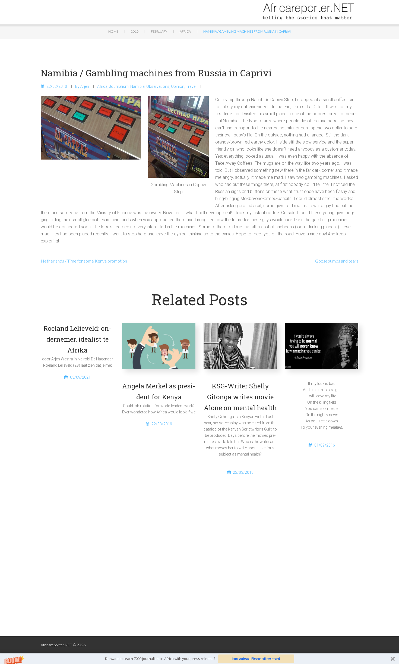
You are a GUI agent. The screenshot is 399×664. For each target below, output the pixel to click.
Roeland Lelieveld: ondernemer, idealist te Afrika (77, 339)
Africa (185, 31)
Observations (157, 86)
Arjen (84, 86)
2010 (134, 31)
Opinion (177, 86)
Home (113, 31)
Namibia (137, 86)
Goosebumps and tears (336, 260)
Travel (191, 86)
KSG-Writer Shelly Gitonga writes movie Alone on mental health (240, 397)
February (159, 31)
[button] (199, 658)
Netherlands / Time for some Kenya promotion (84, 260)
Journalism (119, 86)
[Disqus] (199, 566)
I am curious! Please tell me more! (256, 658)
